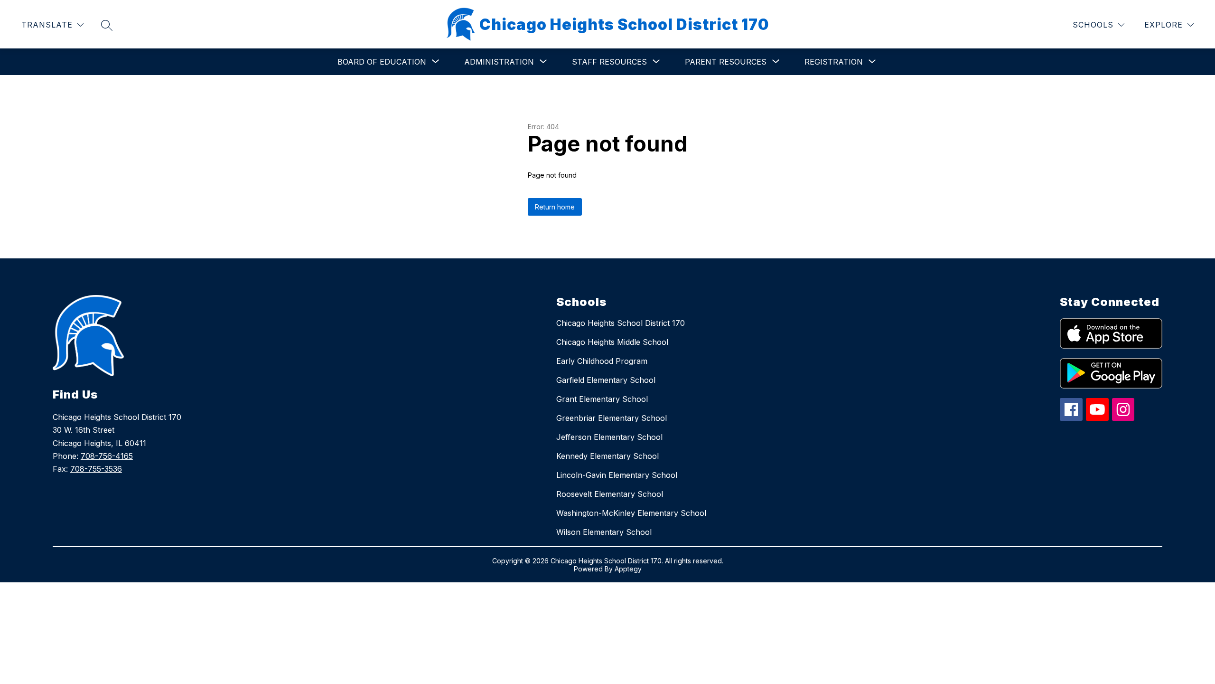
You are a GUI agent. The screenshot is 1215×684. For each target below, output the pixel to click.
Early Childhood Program (601, 361)
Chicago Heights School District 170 (620, 323)
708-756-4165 (107, 456)
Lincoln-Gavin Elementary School (616, 475)
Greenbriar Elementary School (611, 418)
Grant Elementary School (602, 399)
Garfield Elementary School (605, 380)
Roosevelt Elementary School (609, 494)
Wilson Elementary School (604, 532)
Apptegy (628, 569)
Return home (555, 207)
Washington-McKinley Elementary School (631, 513)
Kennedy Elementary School (607, 456)
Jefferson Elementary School (609, 437)
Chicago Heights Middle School (612, 342)
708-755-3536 (96, 469)
